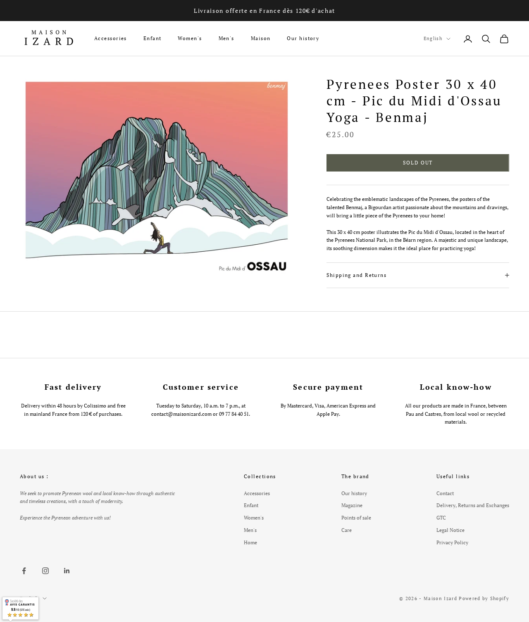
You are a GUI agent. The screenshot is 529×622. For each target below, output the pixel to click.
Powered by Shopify (484, 598)
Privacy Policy (452, 542)
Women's (190, 38)
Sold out (417, 163)
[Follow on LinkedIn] (67, 571)
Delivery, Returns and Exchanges (472, 505)
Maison (261, 38)
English (433, 38)
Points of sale (356, 518)
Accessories (110, 38)
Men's (226, 38)
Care (346, 530)
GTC (441, 518)
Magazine (351, 505)
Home (250, 542)
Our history (303, 38)
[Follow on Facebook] (24, 571)
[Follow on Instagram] (45, 571)
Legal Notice (450, 530)
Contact (445, 493)
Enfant (152, 38)
